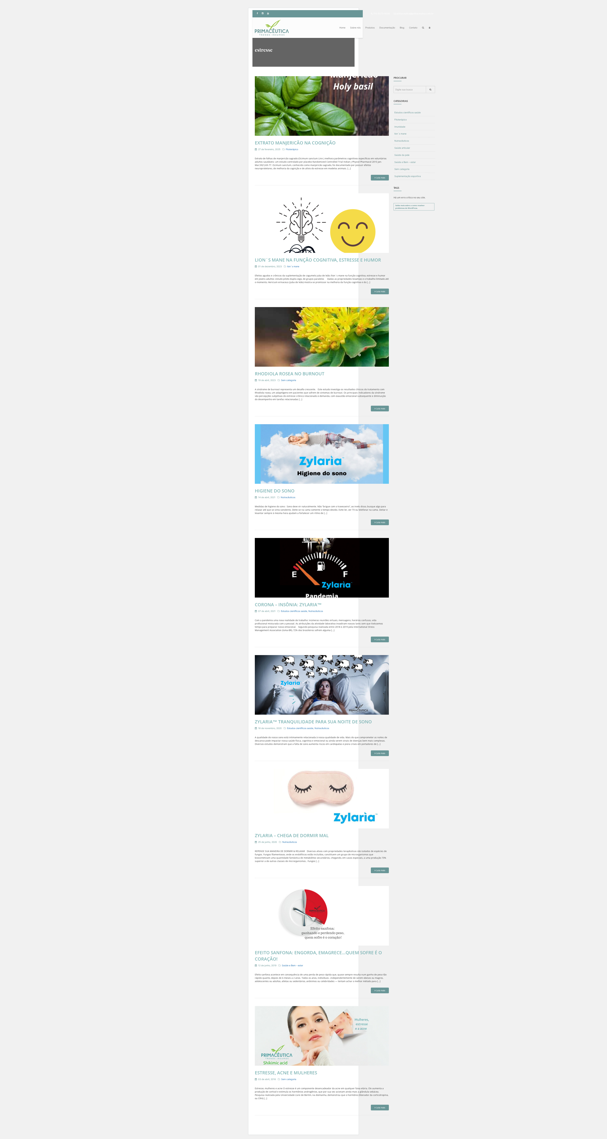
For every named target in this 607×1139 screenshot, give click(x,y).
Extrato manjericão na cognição (295, 143)
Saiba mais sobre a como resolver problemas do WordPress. (410, 206)
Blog (402, 27)
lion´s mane (293, 266)
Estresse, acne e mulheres (286, 1073)
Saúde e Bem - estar (292, 965)
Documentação (387, 27)
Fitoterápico (292, 149)
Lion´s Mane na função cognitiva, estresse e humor (318, 260)
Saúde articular (402, 148)
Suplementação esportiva (407, 176)
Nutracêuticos (288, 497)
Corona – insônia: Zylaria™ (288, 605)
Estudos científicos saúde (294, 611)
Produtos (370, 27)
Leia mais (380, 177)
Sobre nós (355, 27)
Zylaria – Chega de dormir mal (292, 835)
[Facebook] (257, 13)
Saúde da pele (401, 155)
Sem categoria (288, 380)
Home (342, 27)
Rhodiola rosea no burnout (289, 374)
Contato (413, 27)
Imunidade (399, 126)
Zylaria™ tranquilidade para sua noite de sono (313, 722)
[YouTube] (268, 13)
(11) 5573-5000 (381, 13)
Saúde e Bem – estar (405, 162)
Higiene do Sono (274, 491)
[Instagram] (262, 13)
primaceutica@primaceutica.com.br (415, 13)
